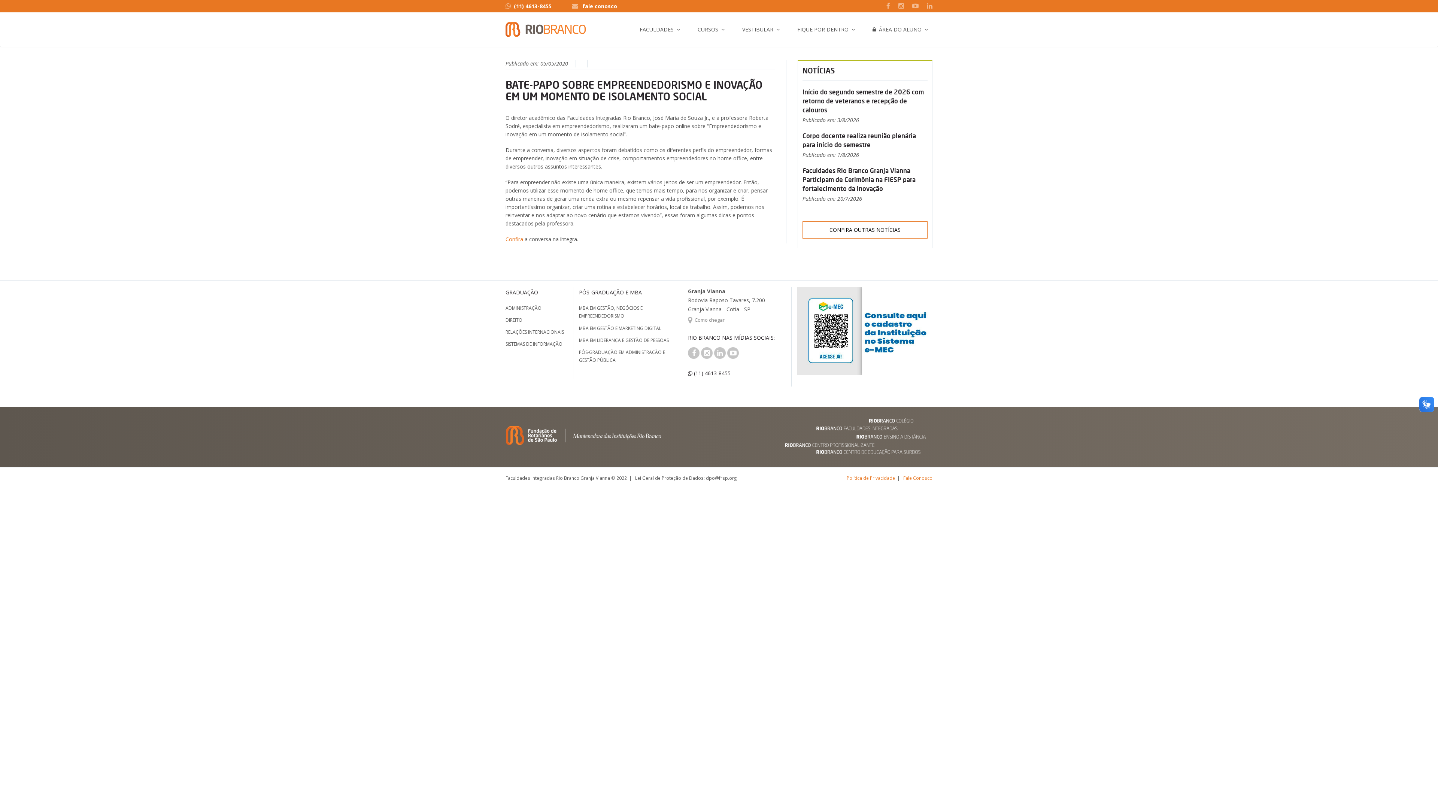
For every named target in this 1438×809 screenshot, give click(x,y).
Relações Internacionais (535, 332)
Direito (514, 320)
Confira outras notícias (865, 229)
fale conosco (599, 6)
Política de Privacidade (871, 478)
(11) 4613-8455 (533, 6)
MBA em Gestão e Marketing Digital (620, 328)
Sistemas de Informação (534, 344)
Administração (523, 308)
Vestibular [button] (757, 29)
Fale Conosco (917, 478)
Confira (515, 239)
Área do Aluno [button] (899, 29)
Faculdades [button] (657, 29)
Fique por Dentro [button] (823, 29)
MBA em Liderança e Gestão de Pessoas (624, 340)
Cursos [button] (708, 29)
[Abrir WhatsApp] (1419, 790)
